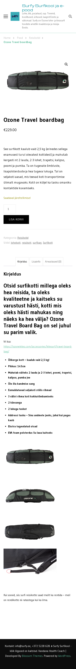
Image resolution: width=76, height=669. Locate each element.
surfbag (37, 242)
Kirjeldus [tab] (22, 261)
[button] (66, 64)
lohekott (16, 242)
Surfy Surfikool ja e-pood (43, 7)
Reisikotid (22, 237)
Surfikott (48, 242)
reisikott (26, 242)
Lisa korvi (16, 219)
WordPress (64, 656)
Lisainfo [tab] (36, 261)
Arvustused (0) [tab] (53, 261)
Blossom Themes (32, 656)
